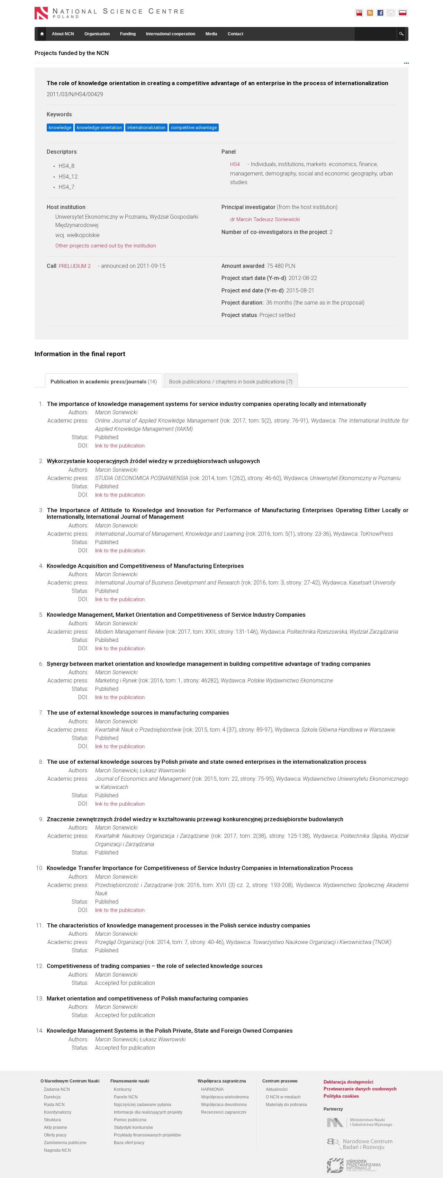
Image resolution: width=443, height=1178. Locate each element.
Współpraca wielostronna (225, 1097)
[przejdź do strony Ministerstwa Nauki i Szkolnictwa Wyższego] (361, 1123)
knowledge (60, 127)
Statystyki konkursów (133, 1127)
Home (42, 34)
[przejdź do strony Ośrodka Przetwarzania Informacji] (361, 1166)
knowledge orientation (99, 127)
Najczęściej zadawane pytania (142, 1105)
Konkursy (123, 1089)
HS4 (235, 164)
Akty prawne (55, 1127)
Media (211, 33)
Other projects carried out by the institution (106, 246)
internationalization (146, 127)
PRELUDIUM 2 (75, 266)
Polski (402, 13)
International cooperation (170, 33)
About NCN (63, 33)
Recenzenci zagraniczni (223, 1112)
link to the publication (120, 446)
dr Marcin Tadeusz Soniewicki (265, 219)
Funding (128, 33)
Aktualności (277, 1089)
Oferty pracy (55, 1135)
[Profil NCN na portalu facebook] (380, 13)
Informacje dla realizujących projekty (148, 1112)
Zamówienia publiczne (65, 1143)
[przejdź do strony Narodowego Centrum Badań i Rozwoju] (361, 1144)
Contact (235, 33)
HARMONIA (212, 1089)
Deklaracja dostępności (348, 1082)
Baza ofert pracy (129, 1143)
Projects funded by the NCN (72, 52)
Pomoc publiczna (130, 1120)
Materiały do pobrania (286, 1105)
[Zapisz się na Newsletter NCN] (391, 13)
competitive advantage (194, 127)
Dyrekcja (52, 1097)
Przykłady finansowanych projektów (147, 1135)
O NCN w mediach (283, 1097)
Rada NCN (54, 1105)
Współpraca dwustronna (224, 1105)
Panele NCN (126, 1097)
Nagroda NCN (57, 1150)
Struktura (52, 1120)
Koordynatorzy (57, 1112)
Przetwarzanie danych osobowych (360, 1088)
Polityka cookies (341, 1096)
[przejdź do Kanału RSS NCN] (369, 13)
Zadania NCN (57, 1089)
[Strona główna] (109, 13)
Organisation (97, 33)
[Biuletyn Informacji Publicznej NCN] (359, 13)
